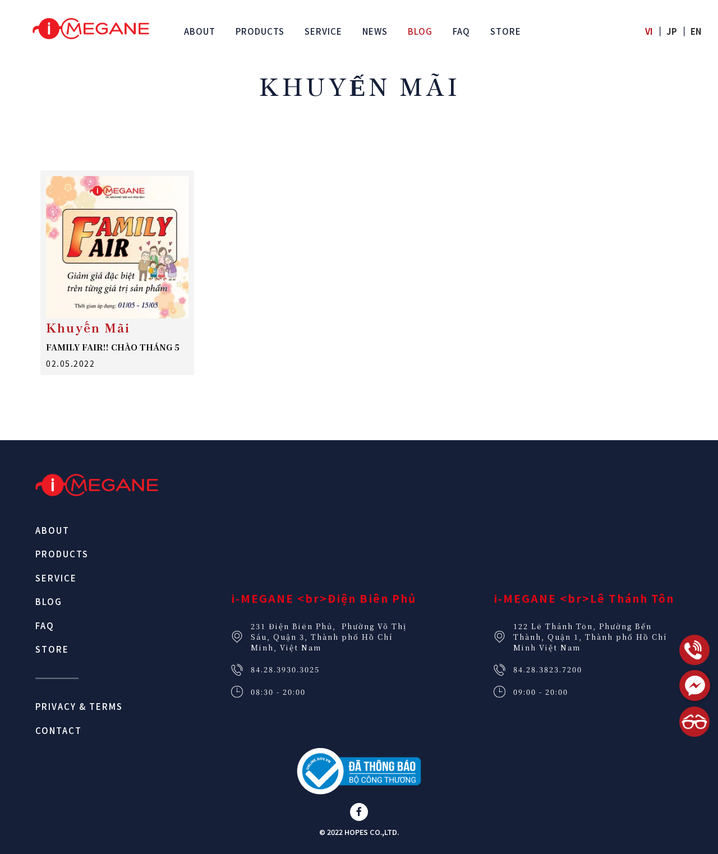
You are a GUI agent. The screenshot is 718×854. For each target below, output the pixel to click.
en (696, 31)
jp (671, 31)
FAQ (44, 625)
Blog (48, 601)
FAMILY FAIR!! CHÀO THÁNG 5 (113, 347)
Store (52, 649)
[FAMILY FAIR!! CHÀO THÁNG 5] (117, 247)
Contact (58, 730)
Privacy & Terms (79, 706)
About (52, 530)
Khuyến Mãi (88, 327)
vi (649, 31)
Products (62, 554)
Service (56, 578)
